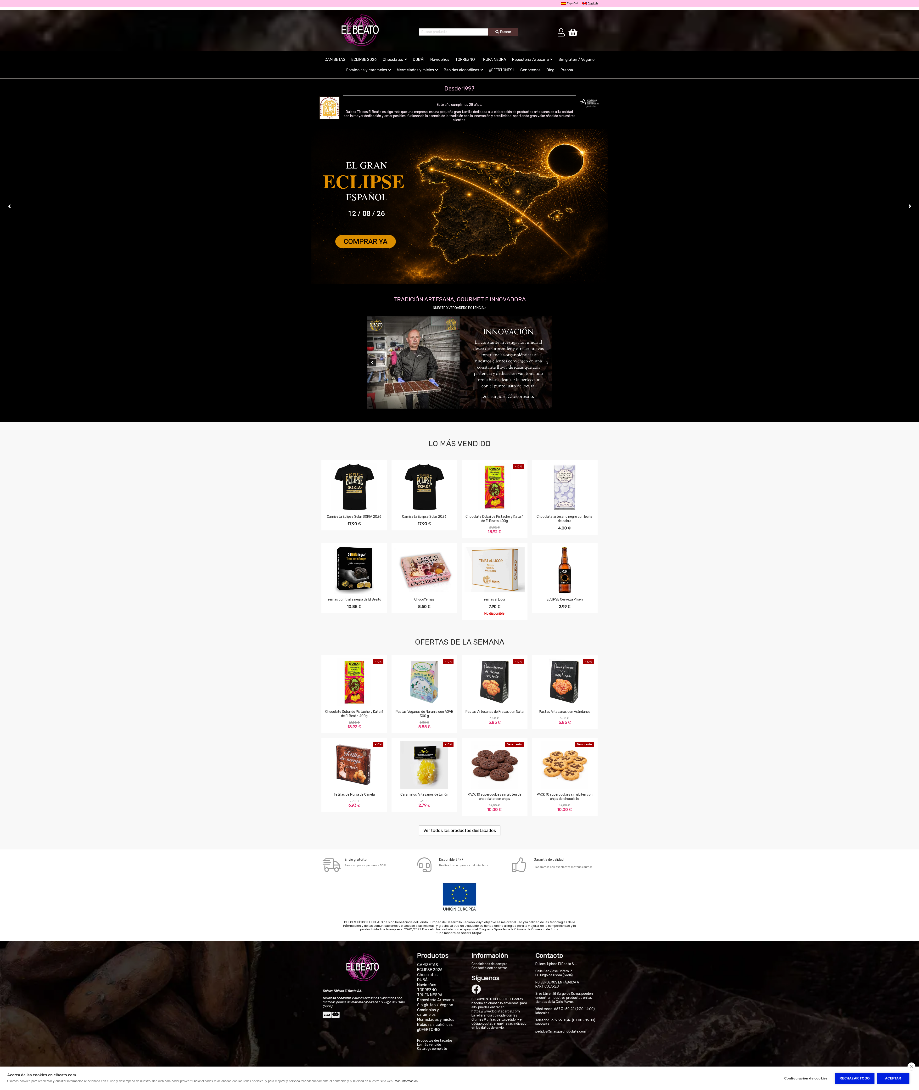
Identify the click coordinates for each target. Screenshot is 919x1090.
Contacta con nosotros (489, 968)
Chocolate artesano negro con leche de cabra (565, 519)
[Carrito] (572, 32)
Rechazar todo (855, 1078)
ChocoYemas (424, 599)
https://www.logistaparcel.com (495, 1011)
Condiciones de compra (489, 964)
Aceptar (893, 1078)
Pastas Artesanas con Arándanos (564, 712)
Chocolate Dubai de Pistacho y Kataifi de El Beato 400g (494, 519)
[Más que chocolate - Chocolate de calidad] (360, 30)
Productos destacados (435, 1041)
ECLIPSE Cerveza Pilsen (565, 599)
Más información (406, 1081)
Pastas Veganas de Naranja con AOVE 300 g (424, 714)
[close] (911, 1066)
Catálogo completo (432, 1049)
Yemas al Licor (494, 599)
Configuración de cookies (806, 1078)
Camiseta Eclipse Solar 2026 (424, 517)
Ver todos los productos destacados (459, 830)
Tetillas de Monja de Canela (354, 794)
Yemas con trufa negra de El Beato (354, 599)
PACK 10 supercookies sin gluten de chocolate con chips (494, 796)
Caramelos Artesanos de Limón (424, 794)
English (593, 3)
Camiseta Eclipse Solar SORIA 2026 (354, 517)
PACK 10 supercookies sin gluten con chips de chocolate (565, 796)
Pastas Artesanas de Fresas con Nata (494, 712)
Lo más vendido (429, 1045)
